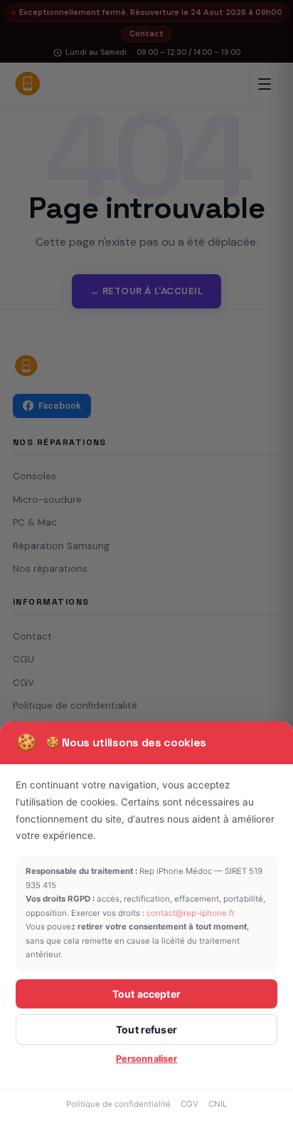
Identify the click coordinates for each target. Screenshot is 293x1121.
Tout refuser (146, 1029)
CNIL (217, 1104)
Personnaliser (147, 1058)
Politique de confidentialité (118, 1104)
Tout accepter (146, 994)
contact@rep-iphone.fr (190, 913)
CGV (189, 1104)
